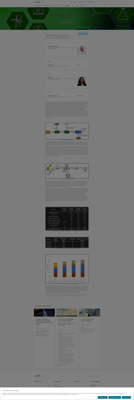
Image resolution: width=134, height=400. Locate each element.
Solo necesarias (103, 397)
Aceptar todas (126, 397)
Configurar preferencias (114, 397)
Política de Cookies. (74, 394)
